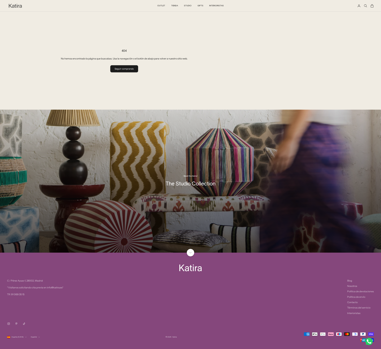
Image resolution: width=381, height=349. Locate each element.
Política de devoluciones (360, 291)
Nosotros (352, 286)
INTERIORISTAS (216, 6)
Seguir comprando (124, 68)
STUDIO (188, 6)
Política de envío (356, 296)
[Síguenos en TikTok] (24, 323)
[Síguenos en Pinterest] (16, 323)
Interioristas (353, 313)
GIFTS (200, 6)
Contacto (352, 302)
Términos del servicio (358, 307)
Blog (349, 280)
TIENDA (174, 6)
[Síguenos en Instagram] (8, 323)
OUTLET (161, 6)
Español (34, 337)
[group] (190, 181)
